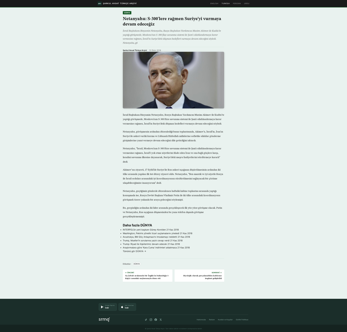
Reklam (212, 320)
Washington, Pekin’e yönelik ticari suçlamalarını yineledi (151, 233)
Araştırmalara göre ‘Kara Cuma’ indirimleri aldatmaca (150, 247)
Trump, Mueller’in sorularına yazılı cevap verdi (146, 240)
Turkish (226, 3)
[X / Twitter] (160, 319)
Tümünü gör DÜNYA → (134, 251)
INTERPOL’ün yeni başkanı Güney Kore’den (144, 229)
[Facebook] (156, 319)
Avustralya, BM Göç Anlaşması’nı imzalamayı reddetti (150, 236)
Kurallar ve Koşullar (225, 320)
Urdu (246, 3)
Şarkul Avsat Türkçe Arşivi (135, 50)
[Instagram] (151, 319)
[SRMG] (104, 319)
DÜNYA (127, 13)
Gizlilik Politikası (242, 320)
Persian (237, 3)
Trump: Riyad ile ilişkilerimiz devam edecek (145, 244)
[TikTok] (146, 319)
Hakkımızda (201, 320)
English (214, 3)
